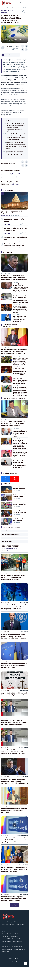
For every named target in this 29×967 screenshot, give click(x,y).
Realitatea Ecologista (7, 944)
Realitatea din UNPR (17, 46)
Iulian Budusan (23, 718)
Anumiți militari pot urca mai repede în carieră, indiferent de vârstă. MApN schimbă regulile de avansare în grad (16, 136)
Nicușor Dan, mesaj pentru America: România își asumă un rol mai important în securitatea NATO (16, 145)
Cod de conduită (20, 924)
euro (3, 174)
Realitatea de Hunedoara (19, 949)
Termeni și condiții (11, 922)
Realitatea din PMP (17, 941)
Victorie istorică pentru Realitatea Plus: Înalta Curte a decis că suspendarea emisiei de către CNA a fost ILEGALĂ (20, 299)
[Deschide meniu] (26, 3)
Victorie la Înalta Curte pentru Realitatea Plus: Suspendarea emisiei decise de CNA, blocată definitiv (20, 309)
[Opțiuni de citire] (25, 963)
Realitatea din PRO (18, 944)
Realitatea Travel (5, 951)
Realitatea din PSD (15, 936)
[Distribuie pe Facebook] (26, 46)
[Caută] (21, 3)
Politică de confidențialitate (8, 924)
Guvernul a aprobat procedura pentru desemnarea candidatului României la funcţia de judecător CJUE (14, 607)
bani (13, 174)
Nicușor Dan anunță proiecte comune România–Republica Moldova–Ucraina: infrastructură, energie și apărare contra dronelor (15, 127)
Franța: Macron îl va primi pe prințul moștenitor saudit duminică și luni (15, 244)
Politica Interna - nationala (16, 7)
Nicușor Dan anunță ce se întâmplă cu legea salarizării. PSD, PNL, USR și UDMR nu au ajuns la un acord (14, 869)
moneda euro (6, 177)
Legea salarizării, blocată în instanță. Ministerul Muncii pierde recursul (14, 694)
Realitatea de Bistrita (17, 946)
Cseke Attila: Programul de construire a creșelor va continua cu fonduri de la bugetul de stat (16, 228)
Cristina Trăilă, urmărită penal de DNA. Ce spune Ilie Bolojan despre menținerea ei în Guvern (20, 433)
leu (9, 174)
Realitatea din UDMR (6, 941)
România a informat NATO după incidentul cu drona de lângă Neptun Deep (15, 237)
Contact (4, 922)
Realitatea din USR (16, 939)
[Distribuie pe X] (26, 49)
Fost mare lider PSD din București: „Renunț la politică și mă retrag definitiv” (20, 454)
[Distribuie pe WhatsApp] (22, 49)
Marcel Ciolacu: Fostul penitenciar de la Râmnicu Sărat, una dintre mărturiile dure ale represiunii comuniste (19, 465)
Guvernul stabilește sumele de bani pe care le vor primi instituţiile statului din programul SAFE (14, 665)
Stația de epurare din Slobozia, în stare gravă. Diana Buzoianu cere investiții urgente (20, 319)
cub (24, 174)
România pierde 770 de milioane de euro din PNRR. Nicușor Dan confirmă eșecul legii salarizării (13, 840)
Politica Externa (5, 215)
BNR (19, 174)
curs (14, 177)
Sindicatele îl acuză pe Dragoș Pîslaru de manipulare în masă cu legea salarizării (15, 219)
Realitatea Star (5, 936)
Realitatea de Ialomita (7, 949)
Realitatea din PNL (6, 939)
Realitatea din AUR (6, 946)
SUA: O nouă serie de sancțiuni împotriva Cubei (11, 212)
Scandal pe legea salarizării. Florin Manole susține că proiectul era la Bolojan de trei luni (15, 154)
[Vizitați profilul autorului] (3, 47)
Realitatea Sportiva (14, 933)
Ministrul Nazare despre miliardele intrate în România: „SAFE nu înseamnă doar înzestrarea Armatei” (14, 636)
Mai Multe (14, 905)
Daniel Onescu (24, 631)
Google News (14, 184)
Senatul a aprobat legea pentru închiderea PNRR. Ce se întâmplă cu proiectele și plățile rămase (13, 898)
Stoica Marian (24, 602)
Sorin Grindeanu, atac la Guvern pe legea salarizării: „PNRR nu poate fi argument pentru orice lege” (13, 423)
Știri (8, 7)
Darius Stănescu (23, 894)
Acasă (4, 7)
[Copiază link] (22, 46)
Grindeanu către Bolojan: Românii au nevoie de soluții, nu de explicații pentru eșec (14, 810)
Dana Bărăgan (24, 690)
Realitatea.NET (5, 933)
